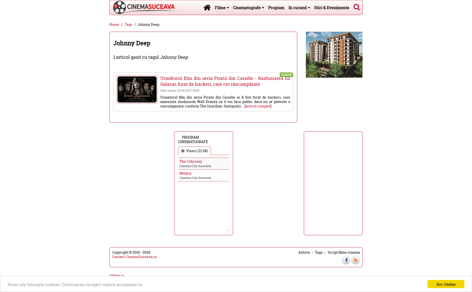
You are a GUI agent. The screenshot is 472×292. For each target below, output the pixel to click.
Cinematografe (247, 7)
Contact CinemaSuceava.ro (134, 256)
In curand (298, 7)
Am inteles (446, 284)
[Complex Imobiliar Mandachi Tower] (334, 54)
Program (276, 7)
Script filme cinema (344, 252)
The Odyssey (190, 161)
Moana (185, 173)
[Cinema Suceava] (144, 7)
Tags (128, 24)
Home (114, 24)
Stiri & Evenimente (331, 7)
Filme (221, 7)
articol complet (258, 106)
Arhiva (304, 252)
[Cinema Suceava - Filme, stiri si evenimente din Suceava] (207, 7)
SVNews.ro (116, 275)
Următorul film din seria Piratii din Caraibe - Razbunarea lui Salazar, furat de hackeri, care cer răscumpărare (225, 81)
